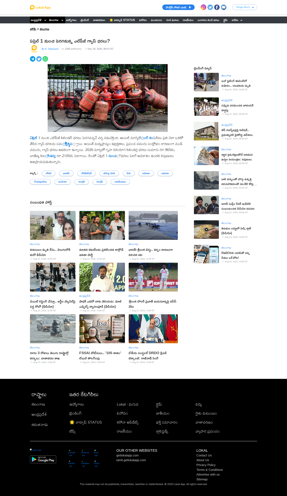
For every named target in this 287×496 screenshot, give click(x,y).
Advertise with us (208, 474)
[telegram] (33, 60)
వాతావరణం (204, 422)
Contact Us (204, 455)
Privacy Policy (206, 465)
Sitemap (202, 479)
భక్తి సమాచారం (167, 422)
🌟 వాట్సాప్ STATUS (85, 422)
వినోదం (122, 413)
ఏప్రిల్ (33, 137)
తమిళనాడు (40, 424)
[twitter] (39, 60)
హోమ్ (33, 29)
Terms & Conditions (209, 469)
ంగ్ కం (147, 137)
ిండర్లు (50, 155)
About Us (202, 460)
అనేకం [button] (235, 20)
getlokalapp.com (127, 455)
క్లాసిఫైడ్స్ (162, 431)
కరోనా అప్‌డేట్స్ (128, 422)
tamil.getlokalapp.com (131, 460)
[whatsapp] (45, 60)
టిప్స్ (72, 431)
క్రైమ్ (159, 404)
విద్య (199, 404)
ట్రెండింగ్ (75, 413)
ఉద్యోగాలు (76, 404)
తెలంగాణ (53, 20)
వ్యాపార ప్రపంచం (208, 431)
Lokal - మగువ (127, 404)
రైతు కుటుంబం (206, 413)
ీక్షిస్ (66, 143)
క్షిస (71, 143)
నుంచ (112, 155)
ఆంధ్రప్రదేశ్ (36, 20)
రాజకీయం (124, 431)
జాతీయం (162, 413)
